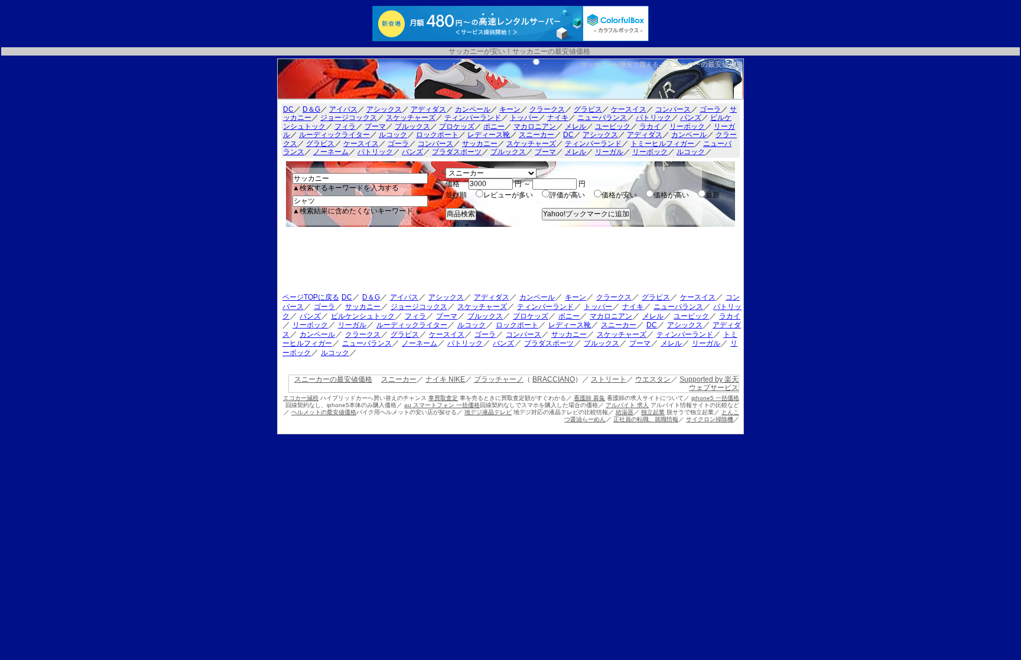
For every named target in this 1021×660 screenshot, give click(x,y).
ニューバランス (602, 117)
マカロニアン (534, 126)
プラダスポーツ (457, 152)
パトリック (653, 117)
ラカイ (650, 126)
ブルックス (412, 126)
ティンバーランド (472, 117)
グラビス (588, 109)
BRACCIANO (553, 379)
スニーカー (536, 135)
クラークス (547, 109)
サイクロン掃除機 (709, 419)
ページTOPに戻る (310, 297)
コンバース (673, 109)
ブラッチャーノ (498, 379)
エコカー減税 (300, 398)
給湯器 (624, 412)
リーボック (687, 126)
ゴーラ (710, 109)
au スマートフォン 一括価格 (442, 405)
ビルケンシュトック (363, 316)
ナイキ (557, 117)
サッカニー (480, 143)
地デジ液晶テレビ (488, 412)
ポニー (494, 126)
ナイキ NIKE (445, 379)
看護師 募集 (589, 398)
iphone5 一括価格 (715, 398)
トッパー (524, 117)
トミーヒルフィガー (662, 143)
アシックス (384, 109)
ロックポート (437, 135)
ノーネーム (331, 152)
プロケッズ (456, 126)
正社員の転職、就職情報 (645, 419)
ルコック (393, 135)
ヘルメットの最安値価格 (323, 412)
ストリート (608, 379)
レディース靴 (488, 135)
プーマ (375, 126)
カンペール (472, 109)
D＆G (311, 109)
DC (288, 109)
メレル (575, 126)
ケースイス (628, 109)
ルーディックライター (334, 135)
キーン (510, 109)
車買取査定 (443, 398)
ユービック (612, 126)
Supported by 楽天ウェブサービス (709, 383)
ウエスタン (653, 379)
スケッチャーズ (410, 117)
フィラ (345, 126)
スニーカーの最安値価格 (704, 64)
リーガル (609, 152)
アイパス (343, 109)
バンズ (690, 117)
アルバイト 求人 (627, 405)
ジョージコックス (348, 117)
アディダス (428, 109)
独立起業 (653, 412)
